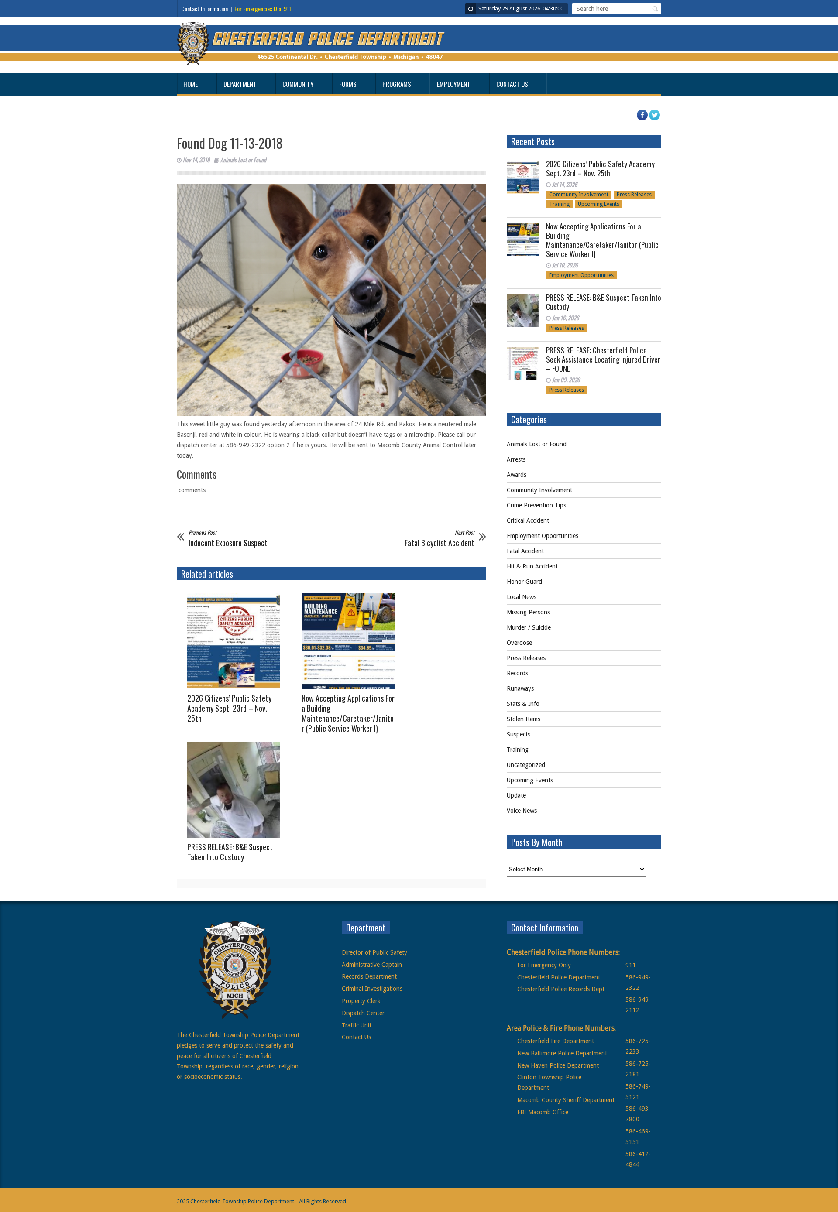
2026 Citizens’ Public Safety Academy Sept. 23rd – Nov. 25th (229, 708)
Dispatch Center (363, 1013)
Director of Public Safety (374, 952)
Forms (348, 84)
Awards (516, 474)
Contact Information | (236, 8)
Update (516, 795)
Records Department (369, 976)
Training (559, 204)
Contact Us (512, 84)
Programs (396, 84)
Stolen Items (523, 719)
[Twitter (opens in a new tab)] (658, 119)
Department (240, 84)
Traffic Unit (356, 1025)
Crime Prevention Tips (536, 505)
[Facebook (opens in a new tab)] (646, 119)
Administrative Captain (372, 964)
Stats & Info (523, 703)
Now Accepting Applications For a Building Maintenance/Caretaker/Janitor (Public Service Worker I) (348, 713)
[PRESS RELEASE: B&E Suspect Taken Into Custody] (236, 790)
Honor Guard (524, 581)
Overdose (519, 642)
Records (517, 673)
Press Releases (634, 195)
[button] (653, 8)
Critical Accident (528, 520)
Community (297, 84)
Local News (521, 596)
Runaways (520, 688)
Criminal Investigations (372, 988)
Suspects (518, 734)
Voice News (522, 810)
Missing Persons (528, 612)
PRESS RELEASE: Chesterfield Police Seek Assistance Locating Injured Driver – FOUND (603, 359)
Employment (454, 84)
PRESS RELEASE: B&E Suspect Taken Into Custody (230, 852)
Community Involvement (578, 195)
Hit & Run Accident (532, 566)
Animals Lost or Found (243, 159)
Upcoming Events (598, 204)
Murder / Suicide (529, 627)
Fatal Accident (525, 551)
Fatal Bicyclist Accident (439, 538)
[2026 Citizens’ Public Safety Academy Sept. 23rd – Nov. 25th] (236, 641)
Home (190, 84)
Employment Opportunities (581, 275)
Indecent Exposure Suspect (228, 538)
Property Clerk (361, 1000)
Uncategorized (526, 764)
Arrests (516, 459)
